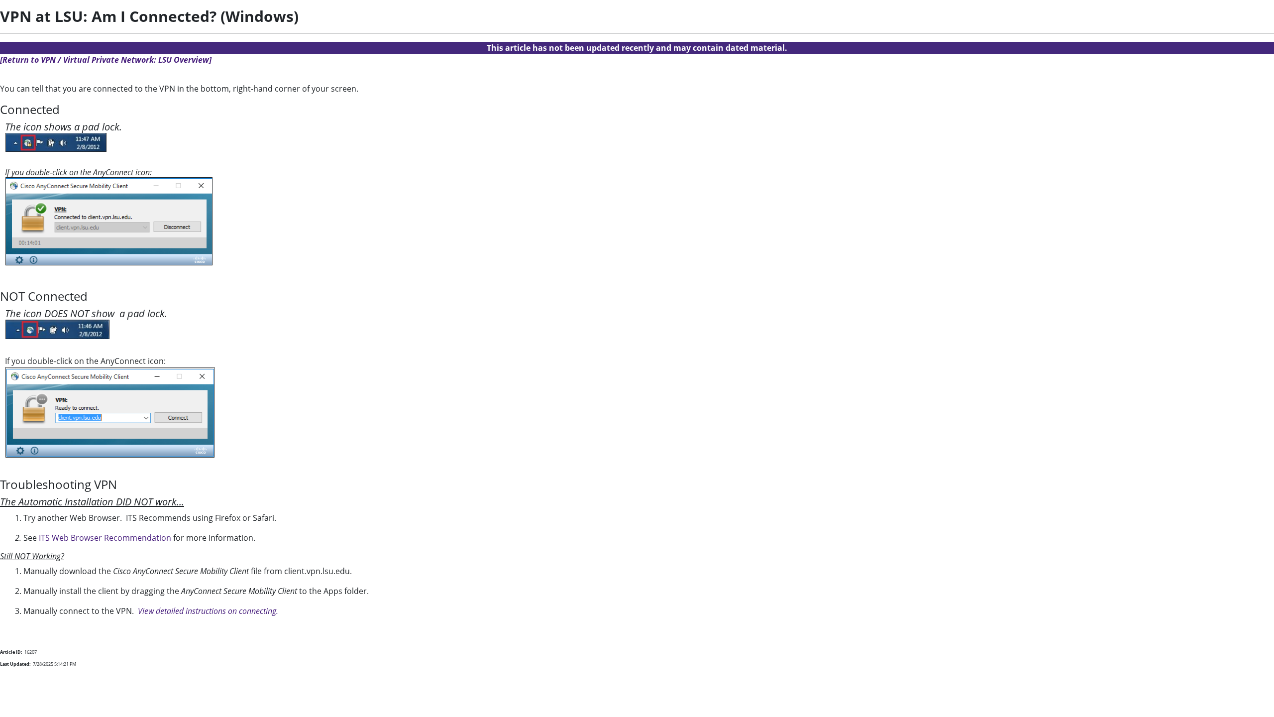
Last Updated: (15, 664)
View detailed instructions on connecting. (208, 610)
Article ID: (11, 652)
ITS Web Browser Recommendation (105, 537)
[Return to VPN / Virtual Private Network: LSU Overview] (106, 59)
